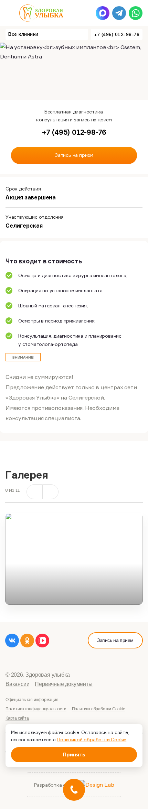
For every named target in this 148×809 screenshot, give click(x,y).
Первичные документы (63, 684)
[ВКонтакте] (12, 640)
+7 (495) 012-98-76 (116, 34)
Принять (74, 754)
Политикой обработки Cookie (91, 739)
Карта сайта (17, 718)
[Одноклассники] (27, 640)
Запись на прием (115, 640)
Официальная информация (32, 699)
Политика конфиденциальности (36, 709)
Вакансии (17, 684)
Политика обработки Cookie (98, 709)
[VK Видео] (42, 640)
